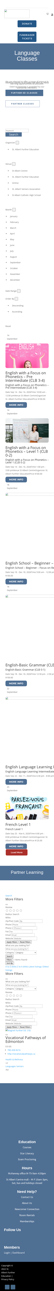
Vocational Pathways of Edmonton (25, 1039)
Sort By (10, 963)
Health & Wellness (14, 1059)
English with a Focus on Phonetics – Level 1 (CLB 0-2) (26, 451)
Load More (16, 852)
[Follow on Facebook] (27, 3)
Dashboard (18, 1252)
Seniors (20, 1066)
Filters (9, 959)
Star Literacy (27, 1153)
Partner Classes (22, 103)
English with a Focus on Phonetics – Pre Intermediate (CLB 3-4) (25, 376)
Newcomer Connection (27, 1209)
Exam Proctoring (27, 1159)
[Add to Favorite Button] (6, 1034)
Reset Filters (25, 942)
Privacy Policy (7, 1279)
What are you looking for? (17, 945)
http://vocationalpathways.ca (21, 1053)
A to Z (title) (10, 966)
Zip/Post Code (12, 921)
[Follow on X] (14, 1236)
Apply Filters (12, 942)
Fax (7, 931)
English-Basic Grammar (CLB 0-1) (25, 669)
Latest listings (35, 966)
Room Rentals (27, 1215)
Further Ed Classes (24, 92)
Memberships (27, 1221)
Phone (8, 924)
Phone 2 (9, 928)
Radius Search (12, 914)
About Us (27, 1203)
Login (7, 1252)
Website (9, 938)
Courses (27, 1147)
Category (9, 952)
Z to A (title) (22, 966)
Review (8, 907)
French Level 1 (18, 824)
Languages (10, 1066)
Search (13, 134)
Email (8, 935)
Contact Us (27, 1197)
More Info (16, 405)
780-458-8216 (13, 1050)
